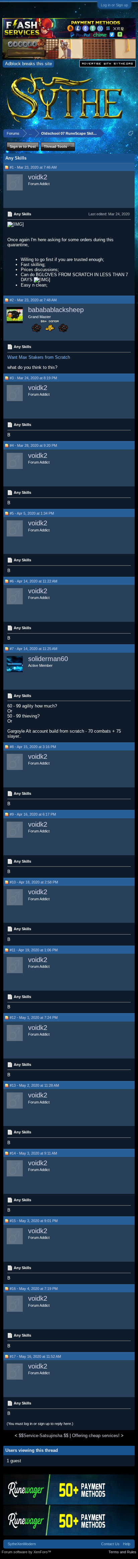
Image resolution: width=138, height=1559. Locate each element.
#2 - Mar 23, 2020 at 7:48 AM (33, 300)
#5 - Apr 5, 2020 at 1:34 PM (32, 513)
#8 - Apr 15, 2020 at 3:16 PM (33, 747)
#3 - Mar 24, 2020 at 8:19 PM (33, 378)
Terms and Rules (122, 1552)
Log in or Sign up (114, 5)
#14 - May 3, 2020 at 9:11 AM (33, 1153)
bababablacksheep (56, 309)
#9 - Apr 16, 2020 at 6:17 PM (33, 814)
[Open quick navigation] (131, 133)
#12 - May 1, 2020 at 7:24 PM (34, 1017)
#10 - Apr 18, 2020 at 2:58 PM (34, 882)
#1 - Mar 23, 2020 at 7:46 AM (33, 167)
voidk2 (37, 177)
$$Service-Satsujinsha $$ (43, 1435)
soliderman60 (48, 658)
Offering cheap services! (96, 1435)
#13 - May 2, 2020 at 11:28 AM (34, 1085)
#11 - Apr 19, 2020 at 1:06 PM (34, 950)
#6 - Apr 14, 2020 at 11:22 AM (33, 581)
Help (126, 1544)
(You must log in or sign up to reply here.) (40, 1424)
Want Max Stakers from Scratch (38, 357)
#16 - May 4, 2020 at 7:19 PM (34, 1289)
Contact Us (110, 1544)
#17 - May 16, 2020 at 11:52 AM (35, 1356)
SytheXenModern (22, 1544)
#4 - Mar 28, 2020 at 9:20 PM (33, 445)
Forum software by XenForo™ (26, 1552)
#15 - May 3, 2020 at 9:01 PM (34, 1221)
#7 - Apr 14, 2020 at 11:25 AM (33, 649)
